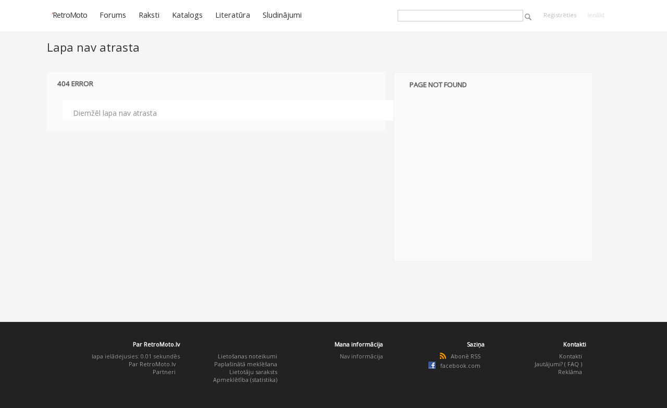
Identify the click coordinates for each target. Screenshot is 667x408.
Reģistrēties (560, 15)
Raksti (149, 14)
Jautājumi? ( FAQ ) (558, 364)
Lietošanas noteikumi (247, 356)
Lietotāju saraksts (253, 372)
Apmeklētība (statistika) (245, 379)
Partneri (164, 372)
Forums (113, 14)
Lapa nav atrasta (93, 47)
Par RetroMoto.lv (152, 364)
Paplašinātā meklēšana (245, 364)
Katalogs (187, 14)
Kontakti (570, 356)
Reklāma (570, 372)
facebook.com (460, 365)
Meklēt (528, 17)
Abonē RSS (465, 356)
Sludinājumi (282, 14)
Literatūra (232, 14)
